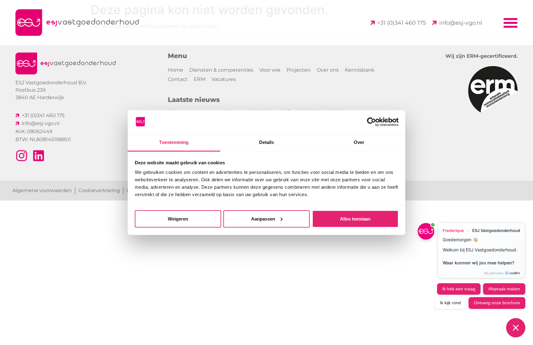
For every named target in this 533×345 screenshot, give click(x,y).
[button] (510, 22)
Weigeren (178, 218)
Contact (178, 79)
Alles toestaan (355, 218)
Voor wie (269, 70)
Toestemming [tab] (173, 142)
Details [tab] (266, 142)
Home (175, 70)
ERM (199, 79)
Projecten (299, 70)
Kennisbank (359, 70)
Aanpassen (263, 218)
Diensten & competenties (221, 70)
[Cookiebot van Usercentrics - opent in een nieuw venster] (372, 122)
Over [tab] (359, 142)
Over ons (328, 70)
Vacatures (224, 79)
